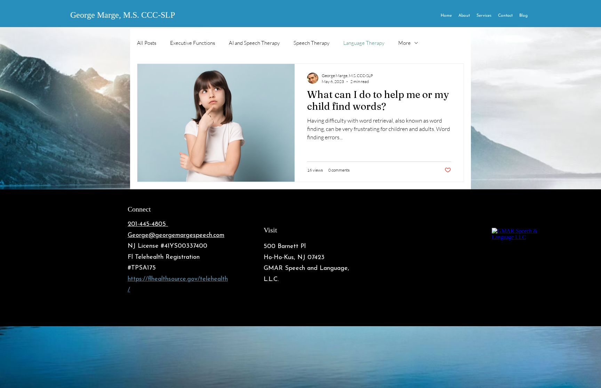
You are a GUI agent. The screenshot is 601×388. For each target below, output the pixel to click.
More (404, 43)
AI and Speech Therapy (254, 43)
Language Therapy (363, 43)
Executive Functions (192, 43)
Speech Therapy (311, 43)
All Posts (146, 43)
